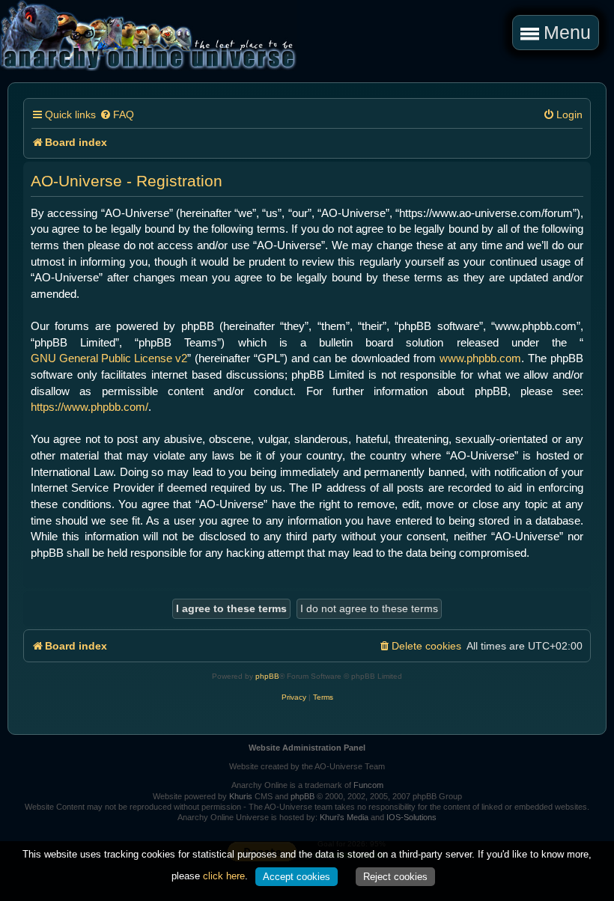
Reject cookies (395, 876)
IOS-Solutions (411, 817)
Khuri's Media (344, 817)
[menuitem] (117, 114)
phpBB (267, 676)
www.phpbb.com (480, 358)
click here (224, 876)
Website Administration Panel (307, 747)
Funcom (368, 785)
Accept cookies (296, 876)
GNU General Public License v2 (109, 358)
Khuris (240, 796)
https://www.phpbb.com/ (89, 406)
